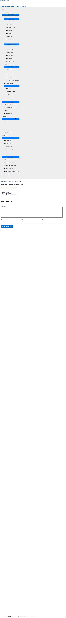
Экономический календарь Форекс (11, 104)
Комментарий (3, 206)
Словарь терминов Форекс (10, 129)
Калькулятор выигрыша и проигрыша (12, 171)
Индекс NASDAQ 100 (11, 91)
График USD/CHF (10, 52)
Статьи (6, 121)
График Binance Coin (11, 27)
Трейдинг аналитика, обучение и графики (13, 6)
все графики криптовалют (11, 39)
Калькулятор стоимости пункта (10, 165)
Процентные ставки (8, 113)
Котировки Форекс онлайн (9, 107)
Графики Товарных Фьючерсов (10, 64)
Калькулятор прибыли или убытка (11, 177)
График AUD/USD (10, 58)
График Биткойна (10, 21)
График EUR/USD (10, 46)
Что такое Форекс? (8, 140)
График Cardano (10, 36)
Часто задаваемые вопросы (10, 132)
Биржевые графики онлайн (7, 12)
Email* (22, 219)
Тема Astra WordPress (34, 616)
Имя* (2, 219)
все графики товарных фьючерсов (13, 80)
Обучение (3, 135)
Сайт (42, 219)
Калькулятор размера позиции (10, 162)
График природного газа (11, 77)
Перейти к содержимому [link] (4, 0)
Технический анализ (8, 146)
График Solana (9, 33)
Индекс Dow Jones (10, 94)
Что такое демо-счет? (9, 143)
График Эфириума (10, 24)
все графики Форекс (10, 61)
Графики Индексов (8, 83)
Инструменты (4, 154)
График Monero (10, 30)
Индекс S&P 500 (10, 88)
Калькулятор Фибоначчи (9, 168)
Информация (4, 116)
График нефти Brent (10, 74)
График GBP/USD (10, 49)
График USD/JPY (10, 55)
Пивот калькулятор (8, 174)
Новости (6, 110)
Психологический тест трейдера (11, 159)
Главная (3, 9)
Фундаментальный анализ (10, 149)
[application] (12, 12)
